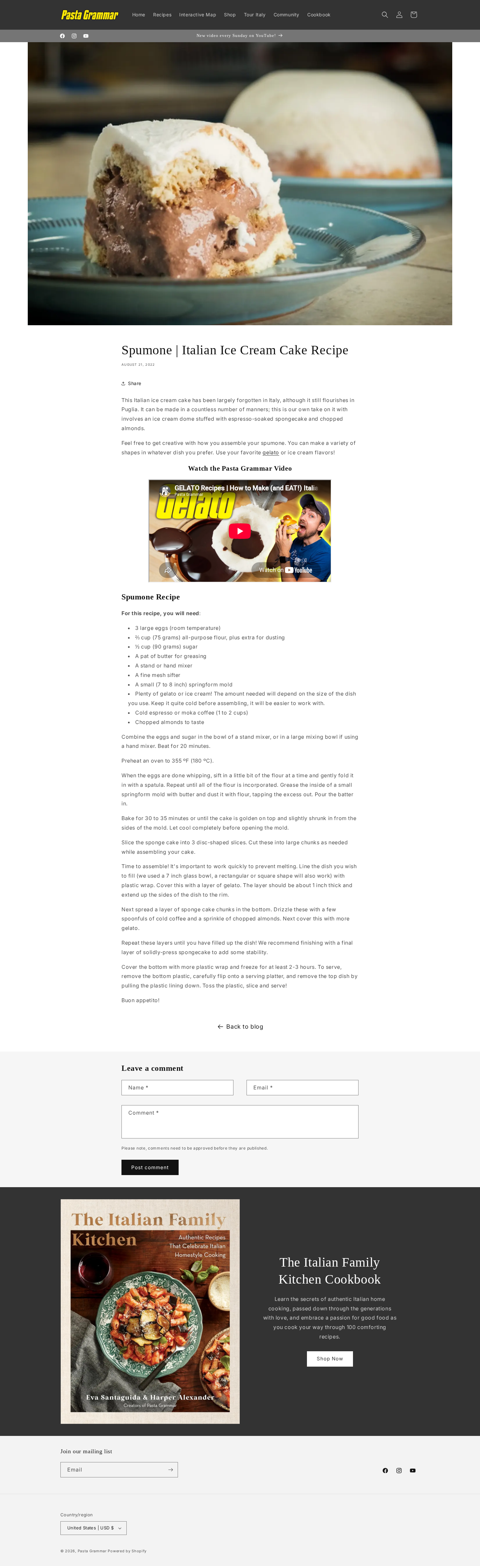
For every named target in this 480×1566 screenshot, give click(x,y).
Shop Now (330, 1358)
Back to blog (244, 1026)
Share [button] (134, 383)
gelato (271, 452)
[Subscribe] (170, 1469)
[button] (385, 15)
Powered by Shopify (127, 1551)
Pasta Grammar (92, 1551)
